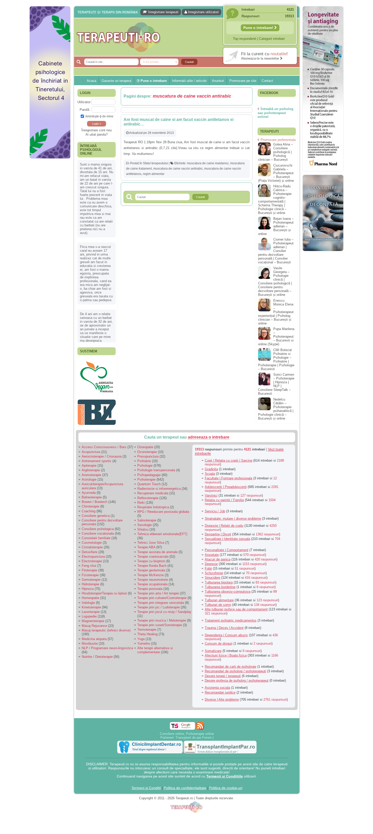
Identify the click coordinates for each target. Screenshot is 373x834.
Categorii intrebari (272, 39)
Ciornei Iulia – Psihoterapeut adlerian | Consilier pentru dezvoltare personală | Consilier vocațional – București (276, 251)
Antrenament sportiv (96, 458)
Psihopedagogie (149, 472)
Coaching (88, 508)
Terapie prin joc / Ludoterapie (158, 604)
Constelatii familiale (96, 535)
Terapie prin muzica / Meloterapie (161, 618)
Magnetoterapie (93, 618)
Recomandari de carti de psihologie (230, 664)
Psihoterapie (146, 477)
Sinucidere (212, 575)
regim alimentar (153, 174)
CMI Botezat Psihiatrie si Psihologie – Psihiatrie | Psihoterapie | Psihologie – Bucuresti (276, 359)
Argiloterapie (91, 467)
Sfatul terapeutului (155, 163)
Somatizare (213, 648)
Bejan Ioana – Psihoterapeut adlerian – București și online (276, 226)
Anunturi (218, 81)
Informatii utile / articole (189, 81)
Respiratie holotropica (153, 504)
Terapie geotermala (151, 568)
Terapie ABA (146, 545)
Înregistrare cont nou (96, 130)
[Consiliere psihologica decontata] (323, 254)
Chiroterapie (90, 504)
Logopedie (89, 614)
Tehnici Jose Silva (150, 540)
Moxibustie (90, 641)
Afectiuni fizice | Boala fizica (226, 653)
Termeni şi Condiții (146, 785)
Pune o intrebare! (258, 28)
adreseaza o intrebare (208, 434)
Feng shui (89, 563)
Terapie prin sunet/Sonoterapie (159, 622)
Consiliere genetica (96, 513)
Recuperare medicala (152, 491)
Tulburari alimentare (219, 597)
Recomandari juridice (220, 690)
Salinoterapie (146, 518)
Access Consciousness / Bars (104, 444)
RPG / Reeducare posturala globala (163, 509)
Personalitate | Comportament (226, 547)
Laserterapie (91, 609)
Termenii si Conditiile (224, 773)
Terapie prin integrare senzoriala (160, 600)
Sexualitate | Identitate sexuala (227, 536)
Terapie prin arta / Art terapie (158, 591)
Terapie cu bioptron (151, 558)
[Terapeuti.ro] (188, 37)
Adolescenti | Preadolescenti (226, 484)
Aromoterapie (91, 472)
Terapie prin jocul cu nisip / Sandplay (164, 609)
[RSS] (200, 723)
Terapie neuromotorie (152, 577)
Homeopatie (90, 595)
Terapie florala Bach (151, 563)
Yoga (141, 636)
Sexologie (144, 522)
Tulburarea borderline (220, 584)
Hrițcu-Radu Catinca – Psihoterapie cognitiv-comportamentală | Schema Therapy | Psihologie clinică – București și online (275, 199)
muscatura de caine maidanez (208, 163)
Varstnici (211, 493)
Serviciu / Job (215, 509)
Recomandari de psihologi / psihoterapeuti (235, 668)
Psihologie (144, 463)
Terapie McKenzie (150, 572)
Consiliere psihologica (98, 526)
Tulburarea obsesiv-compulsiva (227, 589)
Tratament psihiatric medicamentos (231, 618)
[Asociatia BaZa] (97, 367)
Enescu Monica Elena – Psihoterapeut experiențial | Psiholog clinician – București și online (276, 312)
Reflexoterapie (147, 495)
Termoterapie (146, 627)
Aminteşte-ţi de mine (99, 116)
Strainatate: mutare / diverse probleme (233, 516)
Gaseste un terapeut (116, 81)
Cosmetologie (92, 540)
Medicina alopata (94, 636)
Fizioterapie (90, 572)
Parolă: (85, 110)
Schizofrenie (214, 570)
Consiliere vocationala (98, 531)
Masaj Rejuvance (94, 623)
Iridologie (88, 600)
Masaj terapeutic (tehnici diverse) (106, 627)
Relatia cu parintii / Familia (224, 497)
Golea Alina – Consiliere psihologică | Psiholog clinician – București (275, 151)
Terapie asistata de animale (157, 549)
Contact (267, 81)
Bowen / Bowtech (94, 499)
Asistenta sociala (217, 685)
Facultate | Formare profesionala (228, 476)
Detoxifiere (89, 549)
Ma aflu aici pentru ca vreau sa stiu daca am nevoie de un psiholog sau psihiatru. (96, 277)
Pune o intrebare (153, 81)
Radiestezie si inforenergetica (159, 486)
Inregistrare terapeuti (162, 12)
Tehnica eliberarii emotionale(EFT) (162, 531)
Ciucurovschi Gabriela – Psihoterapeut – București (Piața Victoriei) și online (276, 173)
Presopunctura (148, 454)
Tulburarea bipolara (219, 580)
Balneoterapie (92, 495)
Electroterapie (92, 558)
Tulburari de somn (218, 602)
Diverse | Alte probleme (222, 697)
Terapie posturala (149, 586)
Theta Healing (147, 631)
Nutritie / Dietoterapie (97, 654)
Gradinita (211, 466)
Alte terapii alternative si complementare (155, 647)
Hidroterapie (90, 582)
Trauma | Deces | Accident (224, 625)
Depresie (211, 561)
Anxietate (212, 552)
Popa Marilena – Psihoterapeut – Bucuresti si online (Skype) (276, 336)
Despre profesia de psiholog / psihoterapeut (236, 678)
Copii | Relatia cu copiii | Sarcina (228, 458)
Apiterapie (89, 463)
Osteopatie (145, 444)
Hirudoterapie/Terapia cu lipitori (104, 591)
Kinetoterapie (91, 604)
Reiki (141, 500)
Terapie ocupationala (152, 582)
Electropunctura (93, 554)
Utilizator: (84, 102)
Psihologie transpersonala (156, 467)
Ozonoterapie (147, 449)
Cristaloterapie (92, 545)
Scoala (210, 471)
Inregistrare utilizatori (203, 12)
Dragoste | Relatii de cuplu (224, 523)
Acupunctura (91, 449)
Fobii (208, 566)
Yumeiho (143, 641)
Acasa (91, 81)
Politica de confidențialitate (185, 785)
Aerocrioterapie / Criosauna (102, 454)
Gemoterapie (91, 577)
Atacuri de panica (217, 556)
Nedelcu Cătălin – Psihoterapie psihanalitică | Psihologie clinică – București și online (275, 408)
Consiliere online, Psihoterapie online (187, 731)
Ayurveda (89, 490)
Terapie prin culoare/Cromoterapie (162, 595)
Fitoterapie (89, 568)
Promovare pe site (242, 81)
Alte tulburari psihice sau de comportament (236, 607)
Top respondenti (244, 39)
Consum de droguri (218, 641)
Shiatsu (142, 527)
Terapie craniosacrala (152, 554)
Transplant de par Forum (194, 735)
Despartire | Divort (218, 532)
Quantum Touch (149, 481)
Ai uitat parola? (97, 134)
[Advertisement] (50, 238)
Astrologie (89, 477)
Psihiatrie (144, 458)
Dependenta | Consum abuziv (226, 632)
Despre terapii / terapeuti (223, 673)
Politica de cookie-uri (225, 785)
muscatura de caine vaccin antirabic (178, 168)
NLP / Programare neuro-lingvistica (107, 645)
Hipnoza (88, 586)
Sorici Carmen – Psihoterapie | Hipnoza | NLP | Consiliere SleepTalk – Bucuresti (276, 384)
